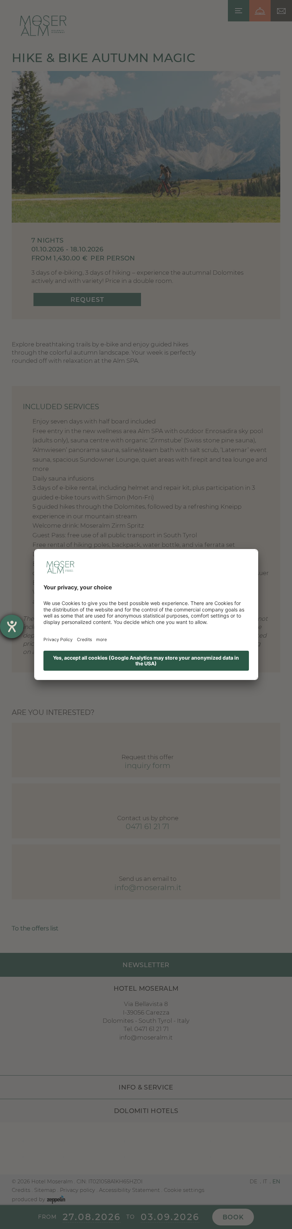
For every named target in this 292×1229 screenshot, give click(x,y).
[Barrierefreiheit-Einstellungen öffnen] (12, 626)
